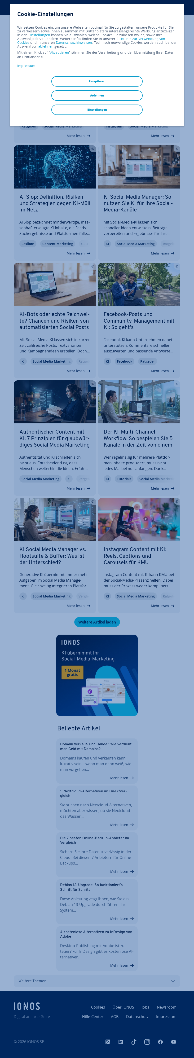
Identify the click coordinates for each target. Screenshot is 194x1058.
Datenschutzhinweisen (74, 42)
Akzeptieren (59, 52)
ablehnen (45, 46)
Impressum (26, 65)
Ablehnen (97, 95)
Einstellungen (39, 35)
